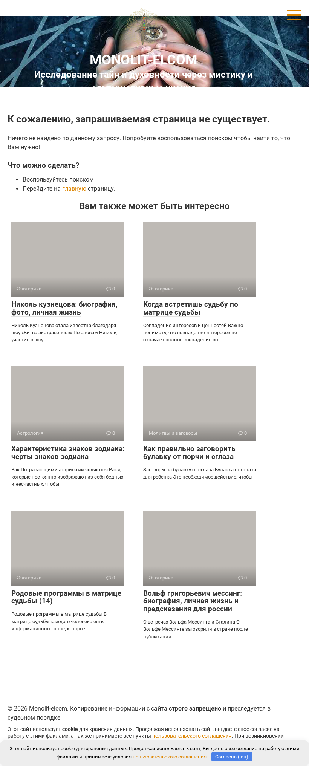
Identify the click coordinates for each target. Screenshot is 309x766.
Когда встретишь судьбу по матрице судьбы (190, 308)
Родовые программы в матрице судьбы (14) (66, 597)
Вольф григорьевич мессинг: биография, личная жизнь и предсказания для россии (192, 601)
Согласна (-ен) (231, 757)
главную (74, 188)
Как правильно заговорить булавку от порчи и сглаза (189, 452)
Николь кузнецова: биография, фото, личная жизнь (64, 308)
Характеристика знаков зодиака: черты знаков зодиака (67, 452)
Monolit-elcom (143, 60)
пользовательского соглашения (192, 736)
